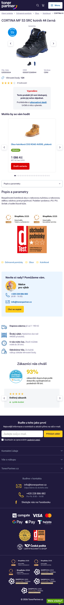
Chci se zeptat (14, 309)
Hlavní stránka (7, 13)
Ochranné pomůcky (24, 13)
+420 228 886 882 (19, 294)
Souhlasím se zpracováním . (22, 440)
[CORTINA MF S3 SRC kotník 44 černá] (32, 58)
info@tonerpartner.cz (21, 302)
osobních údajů (33, 440)
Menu (57, 5)
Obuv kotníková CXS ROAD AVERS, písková (31, 144)
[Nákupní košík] (43, 5)
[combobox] (32, 183)
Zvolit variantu (20, 166)
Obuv (37, 13)
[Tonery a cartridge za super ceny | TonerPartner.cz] (9, 5)
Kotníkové (47, 13)
